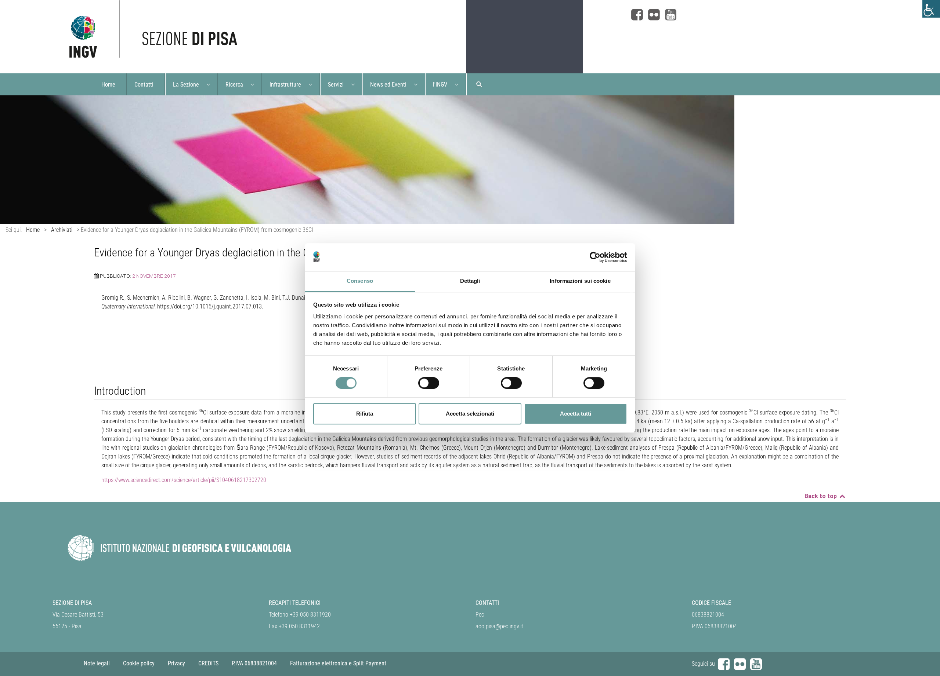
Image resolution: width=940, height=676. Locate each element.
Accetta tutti (575, 413)
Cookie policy (139, 663)
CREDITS (208, 663)
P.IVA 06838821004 (254, 663)
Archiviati (61, 229)
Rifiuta (364, 413)
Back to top (821, 496)
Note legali (97, 663)
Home (33, 229)
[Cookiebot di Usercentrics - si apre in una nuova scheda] (595, 257)
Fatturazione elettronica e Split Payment (338, 663)
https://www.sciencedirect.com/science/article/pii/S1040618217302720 (183, 479)
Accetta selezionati (470, 413)
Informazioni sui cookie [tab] (580, 281)
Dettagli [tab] (470, 281)
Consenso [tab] (360, 281)
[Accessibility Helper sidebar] (931, 9)
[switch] (428, 383)
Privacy (176, 663)
